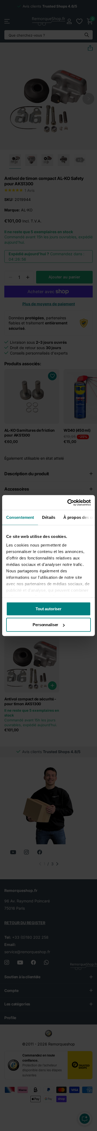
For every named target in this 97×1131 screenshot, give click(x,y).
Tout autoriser (48, 609)
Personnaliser (45, 624)
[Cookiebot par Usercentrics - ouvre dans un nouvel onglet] (68, 502)
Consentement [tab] (20, 517)
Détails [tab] (48, 517)
